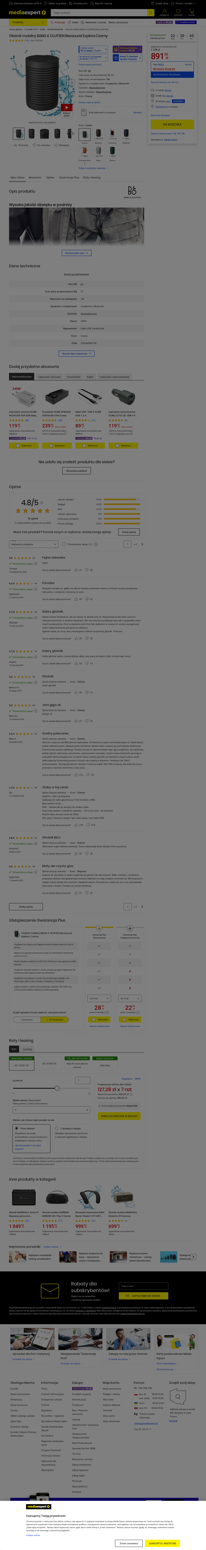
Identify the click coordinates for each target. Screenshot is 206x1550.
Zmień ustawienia (129, 1543)
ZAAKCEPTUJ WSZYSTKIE (162, 1543)
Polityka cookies (33, 1535)
